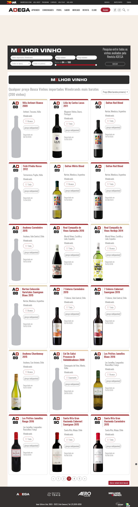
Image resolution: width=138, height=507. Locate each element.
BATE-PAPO (118, 2)
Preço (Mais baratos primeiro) (114, 92)
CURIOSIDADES (48, 10)
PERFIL (59, 10)
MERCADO (76, 10)
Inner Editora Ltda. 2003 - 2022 (46, 504)
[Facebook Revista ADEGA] (115, 9)
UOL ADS (70, 2)
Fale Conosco (63, 504)
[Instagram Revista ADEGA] (119, 9)
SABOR (67, 10)
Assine (105, 9)
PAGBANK (45, 2)
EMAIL (129, 2)
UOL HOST (36, 2)
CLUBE (94, 10)
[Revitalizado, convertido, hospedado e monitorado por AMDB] (128, 504)
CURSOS (53, 2)
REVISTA (86, 10)
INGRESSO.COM (25, 2)
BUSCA (107, 2)
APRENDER (35, 10)
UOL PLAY (61, 2)
